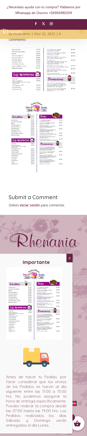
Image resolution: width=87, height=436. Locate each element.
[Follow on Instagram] (51, 24)
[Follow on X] (43, 24)
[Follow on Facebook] (36, 24)
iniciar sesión (30, 205)
